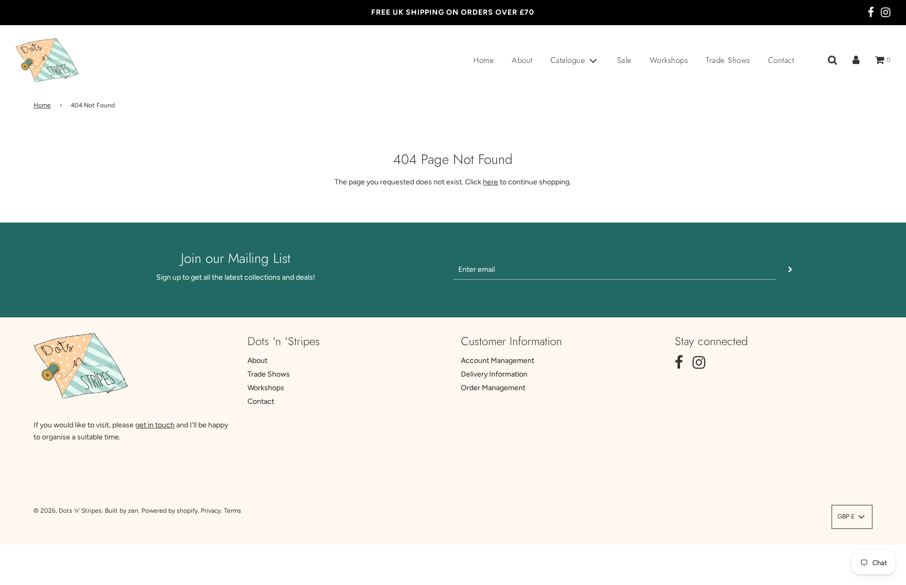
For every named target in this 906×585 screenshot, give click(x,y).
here (490, 182)
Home (483, 60)
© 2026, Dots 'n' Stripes (68, 510)
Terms (232, 510)
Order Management (493, 387)
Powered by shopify (170, 510)
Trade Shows (728, 60)
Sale (624, 60)
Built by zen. (122, 510)
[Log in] (856, 60)
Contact (781, 60)
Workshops (669, 60)
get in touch (155, 425)
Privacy (211, 510)
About (522, 60)
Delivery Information (494, 374)
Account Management (497, 360)
